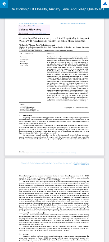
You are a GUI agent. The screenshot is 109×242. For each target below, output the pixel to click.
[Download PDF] (105, 4)
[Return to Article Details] (4, 4)
